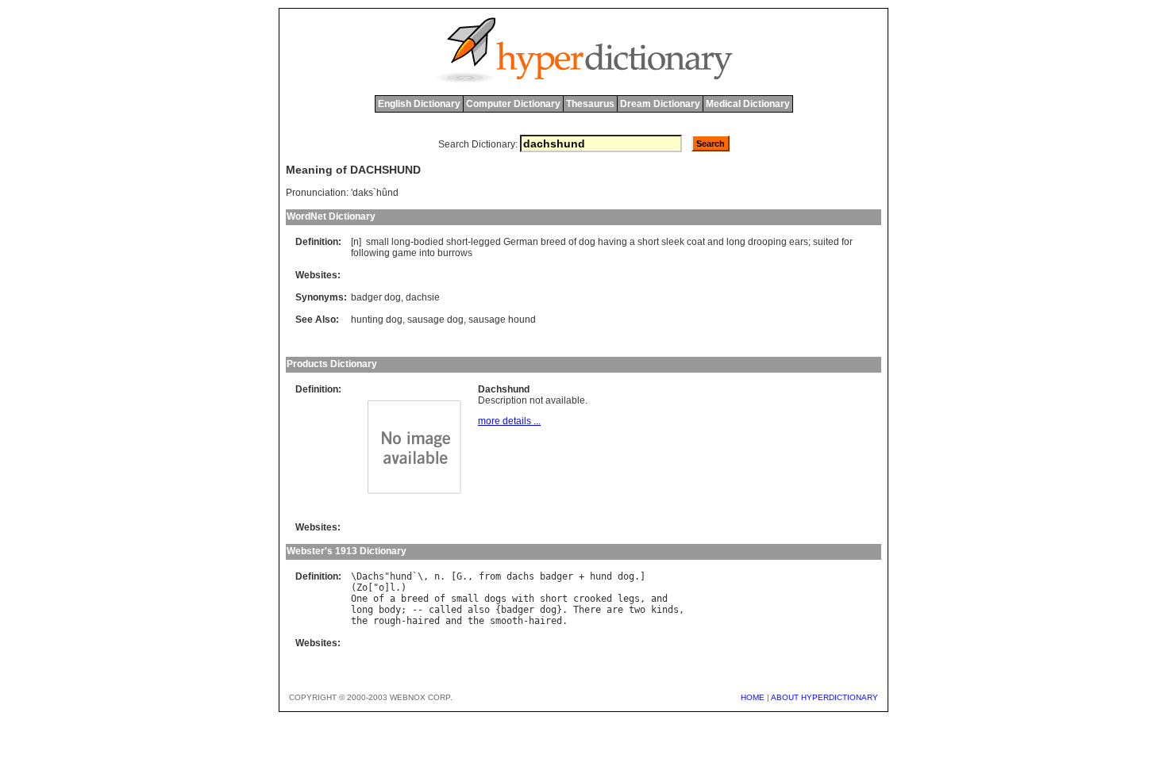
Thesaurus (590, 103)
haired (423, 620)
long (400, 241)
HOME (753, 697)
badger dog (376, 297)
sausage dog (435, 319)
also (479, 609)
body (390, 609)
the (359, 620)
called (445, 609)
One (359, 598)
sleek (672, 241)
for (847, 241)
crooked (592, 598)
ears (798, 241)
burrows (454, 252)
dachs (520, 576)
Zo (362, 587)
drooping (767, 241)
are (615, 609)
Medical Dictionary (748, 103)
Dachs (370, 576)
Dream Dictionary (660, 103)
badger (556, 576)
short (457, 241)
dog (587, 241)
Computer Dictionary (513, 103)
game (404, 252)
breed (553, 241)
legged (486, 241)
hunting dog (376, 319)
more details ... (509, 421)
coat (696, 241)
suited (826, 241)
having (612, 241)
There (587, 609)
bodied (429, 241)
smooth (506, 620)
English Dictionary (419, 103)
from (490, 576)
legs (629, 598)
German (520, 241)
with (523, 598)
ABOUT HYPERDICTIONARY (824, 697)
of (572, 241)
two (637, 609)
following (370, 252)
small (377, 241)
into (427, 252)
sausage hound (502, 319)
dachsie (423, 297)
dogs (495, 598)
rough (387, 620)
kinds (665, 609)
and (715, 241)
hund (401, 576)
